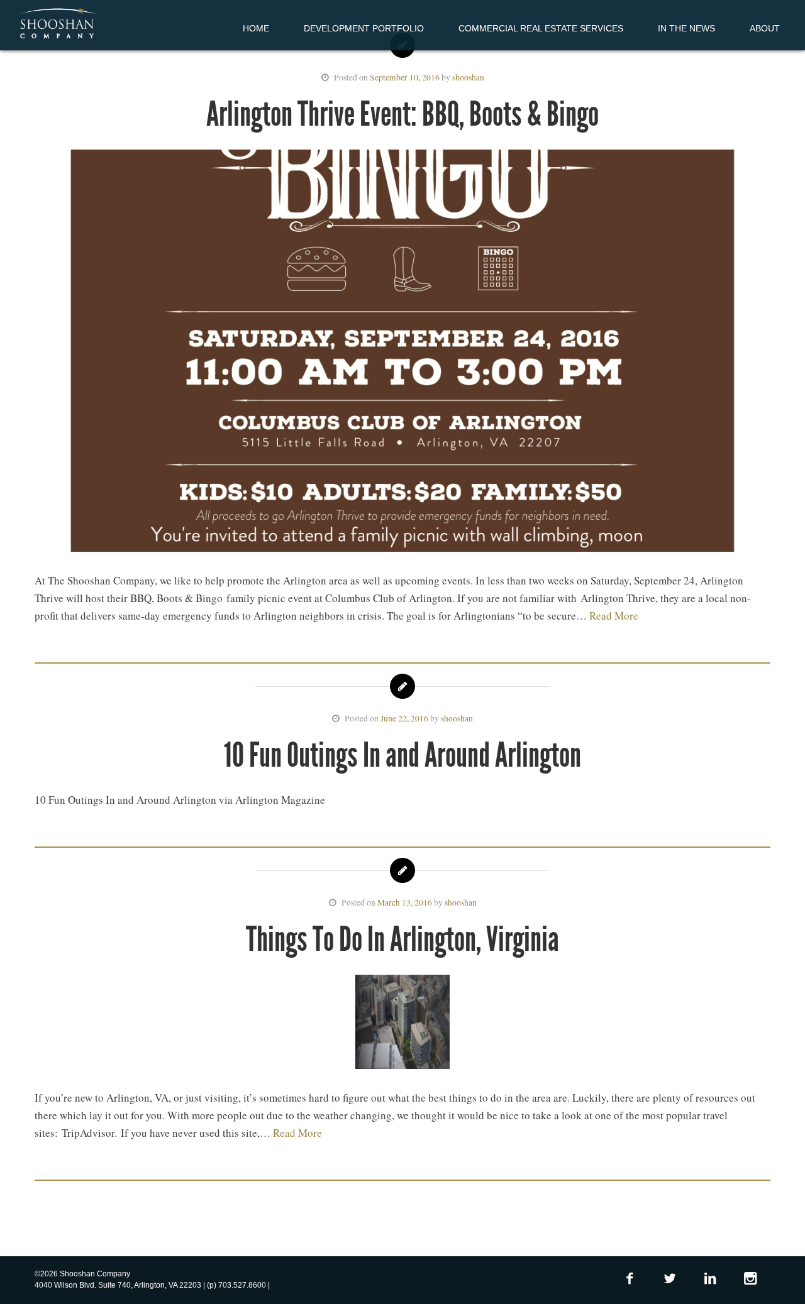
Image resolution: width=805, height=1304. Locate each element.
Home (256, 28)
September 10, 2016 (405, 77)
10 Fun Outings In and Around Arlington (402, 755)
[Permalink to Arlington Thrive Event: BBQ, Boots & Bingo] (402, 353)
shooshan (468, 77)
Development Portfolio (364, 28)
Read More (613, 615)
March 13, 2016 (404, 902)
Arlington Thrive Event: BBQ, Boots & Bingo (402, 114)
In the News (686, 28)
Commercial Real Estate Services (540, 28)
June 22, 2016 (404, 718)
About (765, 28)
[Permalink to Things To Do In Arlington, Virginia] (402, 1024)
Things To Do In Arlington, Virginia (402, 939)
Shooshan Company (57, 23)
